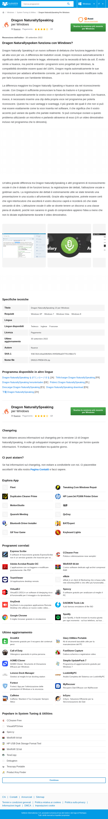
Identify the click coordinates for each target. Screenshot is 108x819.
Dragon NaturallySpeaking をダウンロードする (26, 377)
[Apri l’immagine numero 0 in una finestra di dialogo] (24, 245)
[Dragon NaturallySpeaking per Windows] (5, 24)
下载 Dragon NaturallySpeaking (18, 392)
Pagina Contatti (39, 469)
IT (99, 4)
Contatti (13, 797)
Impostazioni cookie (45, 805)
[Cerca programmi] (68, 4)
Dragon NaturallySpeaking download (64, 387)
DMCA (27, 805)
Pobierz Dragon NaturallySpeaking (67, 382)
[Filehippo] (10, 4)
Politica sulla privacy (75, 802)
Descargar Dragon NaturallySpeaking (21, 387)
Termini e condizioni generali (16, 802)
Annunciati (26, 797)
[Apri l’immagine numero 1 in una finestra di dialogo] (69, 245)
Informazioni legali (11, 805)
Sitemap (40, 797)
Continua (54, 780)
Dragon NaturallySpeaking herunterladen (22, 382)
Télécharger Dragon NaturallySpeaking (75, 377)
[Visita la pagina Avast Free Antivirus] (88, 19)
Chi (4, 797)
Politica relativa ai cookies (48, 802)
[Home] (3, 12)
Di (16, 29)
